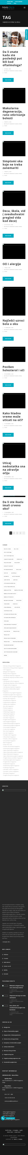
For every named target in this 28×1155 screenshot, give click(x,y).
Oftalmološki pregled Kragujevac (11, 1119)
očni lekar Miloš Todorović (10, 624)
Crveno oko (19, 559)
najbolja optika (7, 590)
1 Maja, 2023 (7, 267)
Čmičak (5, 655)
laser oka (15, 579)
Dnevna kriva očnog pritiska (11, 1039)
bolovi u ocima (7, 548)
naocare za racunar (8, 600)
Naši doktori (7, 962)
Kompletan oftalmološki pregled (12, 1043)
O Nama (15, 1130)
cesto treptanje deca (9, 555)
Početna (6, 954)
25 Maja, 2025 (7, 68)
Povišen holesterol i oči (13, 368)
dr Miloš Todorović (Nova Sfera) (13, 70)
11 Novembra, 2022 (9, 512)
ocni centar (17, 607)
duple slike (18, 569)
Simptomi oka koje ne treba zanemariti (13, 164)
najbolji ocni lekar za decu (10, 593)
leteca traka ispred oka (9, 586)
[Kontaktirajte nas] (3, 1118)
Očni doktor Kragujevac (9, 1113)
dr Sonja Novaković (8, 569)
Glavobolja (13, 573)
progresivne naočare (9, 645)
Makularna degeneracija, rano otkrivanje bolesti (14, 113)
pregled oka (6, 634)
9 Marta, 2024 (7, 121)
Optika (5, 970)
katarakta (6, 576)
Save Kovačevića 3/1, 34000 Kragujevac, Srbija (12, 1080)
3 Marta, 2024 (7, 171)
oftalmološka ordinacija (10, 617)
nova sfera (18, 600)
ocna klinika (6, 603)
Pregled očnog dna (9, 1054)
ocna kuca (15, 603)
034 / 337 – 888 (9, 1094)
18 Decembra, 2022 (8, 374)
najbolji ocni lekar (18, 590)
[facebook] (19, 3)
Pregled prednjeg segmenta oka (12, 1058)
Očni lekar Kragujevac (8, 1115)
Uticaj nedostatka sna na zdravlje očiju (14, 468)
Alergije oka (7, 1027)
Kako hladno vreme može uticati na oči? (13, 416)
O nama (6, 958)
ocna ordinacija (7, 607)
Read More (8, 80)
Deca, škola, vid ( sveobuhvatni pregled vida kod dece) (14, 216)
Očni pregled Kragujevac (9, 1112)
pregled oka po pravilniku (10, 638)
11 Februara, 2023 (8, 327)
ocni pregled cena (8, 610)
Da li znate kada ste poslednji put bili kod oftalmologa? (12, 58)
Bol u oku (16, 548)
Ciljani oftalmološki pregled (11, 1031)
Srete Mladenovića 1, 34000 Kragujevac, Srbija (12, 1087)
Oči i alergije (12, 264)
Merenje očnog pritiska (10, 1050)
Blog (6, 72)
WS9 (15, 1139)
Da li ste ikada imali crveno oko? (13, 505)
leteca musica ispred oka (9, 583)
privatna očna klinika (18, 641)
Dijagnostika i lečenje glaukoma (12, 1035)
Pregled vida (7, 641)
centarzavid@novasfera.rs (11, 1101)
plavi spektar (7, 631)
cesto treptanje (7, 552)
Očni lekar (6, 621)
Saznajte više (6, 942)
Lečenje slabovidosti (9, 1046)
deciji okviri (17, 562)
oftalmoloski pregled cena (10, 614)
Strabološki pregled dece (10, 1062)
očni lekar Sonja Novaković (10, 628)
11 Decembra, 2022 (8, 423)
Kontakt (6, 974)
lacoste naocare (16, 576)
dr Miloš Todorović (8, 566)
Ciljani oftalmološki (8, 559)
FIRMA (20, 1139)
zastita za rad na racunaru (10, 648)
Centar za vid (7, 966)
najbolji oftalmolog (9, 597)
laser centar (7, 579)
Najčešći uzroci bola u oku (13, 322)
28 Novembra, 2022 (9, 476)
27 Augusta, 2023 (8, 224)
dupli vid (6, 573)
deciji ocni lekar (7, 562)
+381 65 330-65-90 (10, 1097)
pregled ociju (16, 631)
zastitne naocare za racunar (10, 651)
